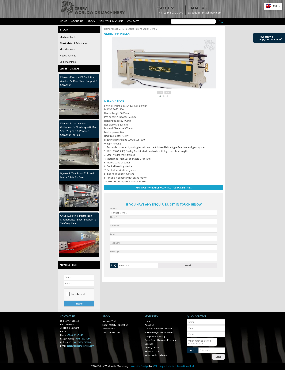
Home (63, 21)
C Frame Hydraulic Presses (158, 328)
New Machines (68, 55)
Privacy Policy (152, 347)
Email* (113, 234)
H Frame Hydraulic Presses (159, 332)
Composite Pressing (155, 336)
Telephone (115, 242)
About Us (77, 21)
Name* (113, 217)
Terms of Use (152, 351)
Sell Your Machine (111, 21)
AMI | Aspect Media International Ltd (173, 366)
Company (114, 225)
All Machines (108, 328)
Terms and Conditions (156, 355)
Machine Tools (68, 37)
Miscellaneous (68, 49)
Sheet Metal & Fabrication (74, 43)
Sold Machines (68, 61)
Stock (91, 21)
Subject (113, 208)
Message (114, 251)
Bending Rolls (132, 28)
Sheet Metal (118, 28)
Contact (133, 21)
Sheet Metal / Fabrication (115, 324)
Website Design (140, 366)
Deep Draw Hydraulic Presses (160, 339)
